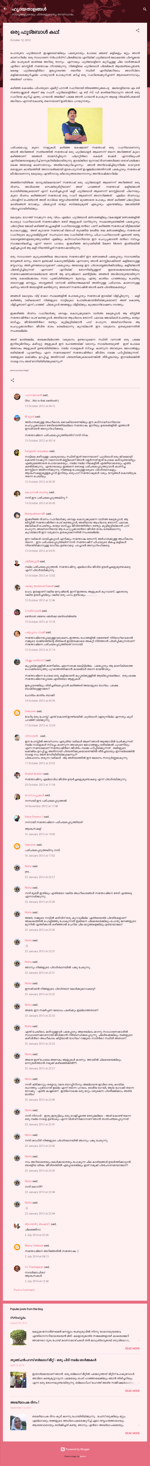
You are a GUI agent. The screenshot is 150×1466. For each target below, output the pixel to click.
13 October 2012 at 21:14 (40, 649)
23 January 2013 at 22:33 (40, 1015)
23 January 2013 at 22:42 (40, 1146)
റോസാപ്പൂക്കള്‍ (34, 795)
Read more (132, 1348)
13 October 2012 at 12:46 (40, 600)
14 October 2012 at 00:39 (40, 700)
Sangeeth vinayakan (37, 451)
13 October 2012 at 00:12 (40, 406)
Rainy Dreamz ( (34, 816)
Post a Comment (24, 1290)
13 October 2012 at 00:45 (40, 503)
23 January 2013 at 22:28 (40, 901)
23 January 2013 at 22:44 (40, 1192)
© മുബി (30, 416)
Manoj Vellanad (34, 1245)
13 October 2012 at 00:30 (40, 481)
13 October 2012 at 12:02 (40, 575)
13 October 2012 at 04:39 (40, 551)
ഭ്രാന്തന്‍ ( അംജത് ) (37, 1224)
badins (83, 1456)
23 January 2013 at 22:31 (40, 951)
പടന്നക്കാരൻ (33, 395)
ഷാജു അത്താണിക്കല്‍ (39, 586)
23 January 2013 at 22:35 (40, 1043)
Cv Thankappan (34, 1267)
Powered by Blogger (77, 1449)
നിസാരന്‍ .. (32, 736)
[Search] (145, 9)
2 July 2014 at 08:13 (37, 1256)
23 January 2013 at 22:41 (40, 1124)
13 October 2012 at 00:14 (40, 440)
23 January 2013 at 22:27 (40, 877)
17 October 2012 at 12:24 (40, 725)
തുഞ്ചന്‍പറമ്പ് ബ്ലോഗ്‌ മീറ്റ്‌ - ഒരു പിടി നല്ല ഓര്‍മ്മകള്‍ (53, 1360)
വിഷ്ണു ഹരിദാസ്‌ (35, 660)
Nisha (28, 866)
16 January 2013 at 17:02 (40, 855)
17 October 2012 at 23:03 (40, 763)
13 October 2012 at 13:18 (40, 621)
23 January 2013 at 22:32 (40, 994)
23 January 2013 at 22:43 (40, 1170)
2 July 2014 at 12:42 (37, 1281)
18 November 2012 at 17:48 (41, 806)
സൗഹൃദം (18, 1317)
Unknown (30, 711)
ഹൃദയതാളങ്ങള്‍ (29, 9)
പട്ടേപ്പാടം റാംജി (35, 632)
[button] (137, 31)
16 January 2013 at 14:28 (40, 834)
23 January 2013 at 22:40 (40, 1099)
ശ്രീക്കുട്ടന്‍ (32, 561)
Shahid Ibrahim (34, 773)
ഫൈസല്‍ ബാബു (36, 492)
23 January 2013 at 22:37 (40, 1068)
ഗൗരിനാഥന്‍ (33, 611)
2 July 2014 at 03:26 (37, 1235)
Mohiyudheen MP (35, 513)
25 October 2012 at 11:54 (40, 784)
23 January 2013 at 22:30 (40, 930)
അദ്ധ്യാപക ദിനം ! (24, 1402)
